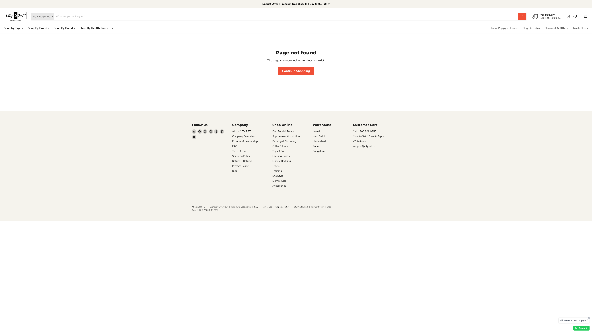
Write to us (359, 141)
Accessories (279, 185)
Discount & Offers (556, 28)
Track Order (580, 28)
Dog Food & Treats (283, 131)
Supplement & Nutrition (286, 136)
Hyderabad (319, 141)
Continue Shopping (296, 71)
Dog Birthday (531, 28)
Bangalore (319, 151)
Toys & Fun (278, 151)
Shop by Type (13, 28)
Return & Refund (242, 161)
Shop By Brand (38, 28)
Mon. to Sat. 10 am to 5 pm (368, 136)
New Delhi (319, 136)
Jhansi (316, 131)
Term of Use (239, 151)
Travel (276, 166)
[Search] (522, 16)
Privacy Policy (240, 166)
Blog (235, 171)
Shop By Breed (64, 28)
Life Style (277, 176)
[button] (573, 16)
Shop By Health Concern (96, 28)
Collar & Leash (280, 146)
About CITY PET (241, 131)
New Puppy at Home (504, 28)
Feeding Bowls (281, 156)
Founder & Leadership (245, 141)
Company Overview (243, 136)
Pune (316, 146)
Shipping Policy (241, 156)
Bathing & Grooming (284, 141)
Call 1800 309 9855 (364, 131)
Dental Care (279, 181)
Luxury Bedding (281, 161)
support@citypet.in (364, 146)
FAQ (234, 146)
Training (277, 171)
